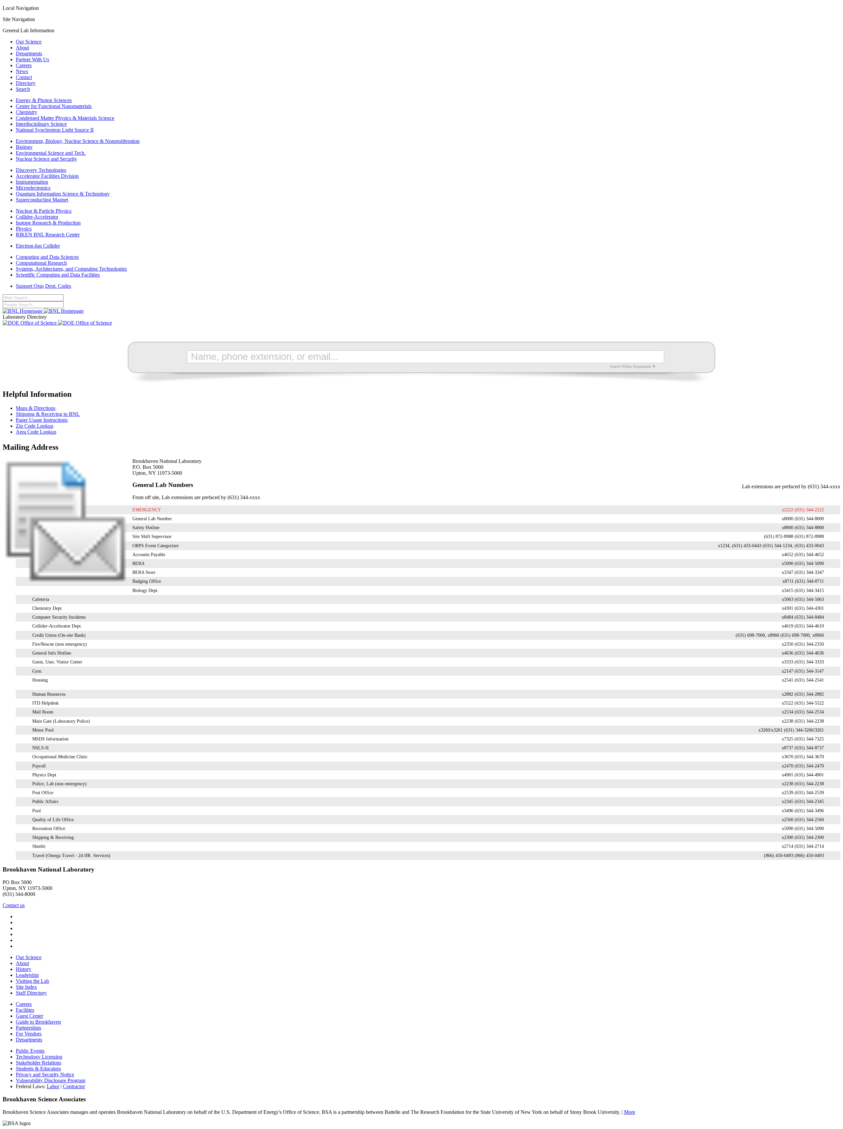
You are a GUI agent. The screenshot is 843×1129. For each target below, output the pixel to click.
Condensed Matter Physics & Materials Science (65, 118)
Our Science (28, 41)
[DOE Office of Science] (57, 323)
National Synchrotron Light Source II (55, 130)
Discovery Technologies (41, 170)
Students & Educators (38, 1068)
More (629, 1112)
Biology (24, 147)
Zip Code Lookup (34, 426)
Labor (53, 1086)
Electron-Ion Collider (38, 246)
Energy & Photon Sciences (44, 100)
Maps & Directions (35, 408)
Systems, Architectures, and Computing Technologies (71, 269)
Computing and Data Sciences (47, 257)
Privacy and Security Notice (45, 1074)
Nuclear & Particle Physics (43, 211)
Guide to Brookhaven (38, 1022)
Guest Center (29, 1016)
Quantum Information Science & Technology (63, 194)
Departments (29, 53)
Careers (24, 65)
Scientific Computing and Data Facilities (58, 275)
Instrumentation (32, 182)
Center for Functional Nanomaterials (54, 106)
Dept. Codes (58, 286)
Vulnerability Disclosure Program (50, 1080)
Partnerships (28, 1028)
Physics (24, 228)
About (22, 47)
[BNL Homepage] (43, 311)
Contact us (14, 905)
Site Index (26, 987)
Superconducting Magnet (42, 199)
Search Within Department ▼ (633, 366)
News (22, 71)
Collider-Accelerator (37, 217)
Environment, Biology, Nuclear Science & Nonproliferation (78, 141)
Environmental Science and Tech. (51, 153)
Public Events (30, 1051)
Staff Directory (31, 993)
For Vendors (28, 1033)
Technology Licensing (39, 1057)
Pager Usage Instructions (42, 420)
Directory (26, 83)
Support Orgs (30, 286)
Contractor (74, 1086)
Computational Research (41, 263)
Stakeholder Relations (38, 1062)
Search (23, 89)
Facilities (25, 1010)
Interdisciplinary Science (41, 124)
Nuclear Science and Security (46, 159)
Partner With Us (32, 59)
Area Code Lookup (36, 432)
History (23, 969)
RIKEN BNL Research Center (48, 234)
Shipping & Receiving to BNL (48, 414)
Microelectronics (33, 188)
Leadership (27, 975)
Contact (24, 77)
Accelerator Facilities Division (47, 176)
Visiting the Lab (32, 981)
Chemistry (26, 112)
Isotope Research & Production (48, 223)
